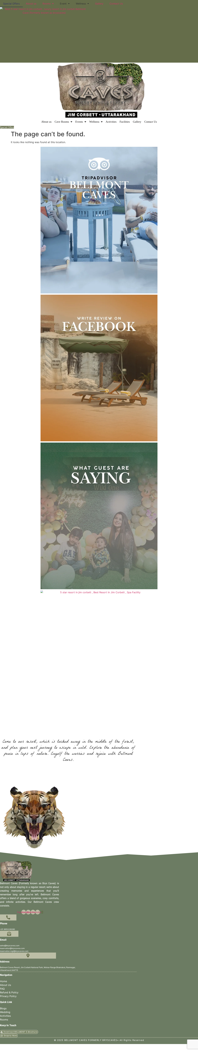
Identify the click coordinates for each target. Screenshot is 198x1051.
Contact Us (116, 3)
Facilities (125, 121)
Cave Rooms (62, 121)
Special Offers (11, 3)
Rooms (47, 3)
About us (31, 3)
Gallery (99, 3)
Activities (111, 121)
